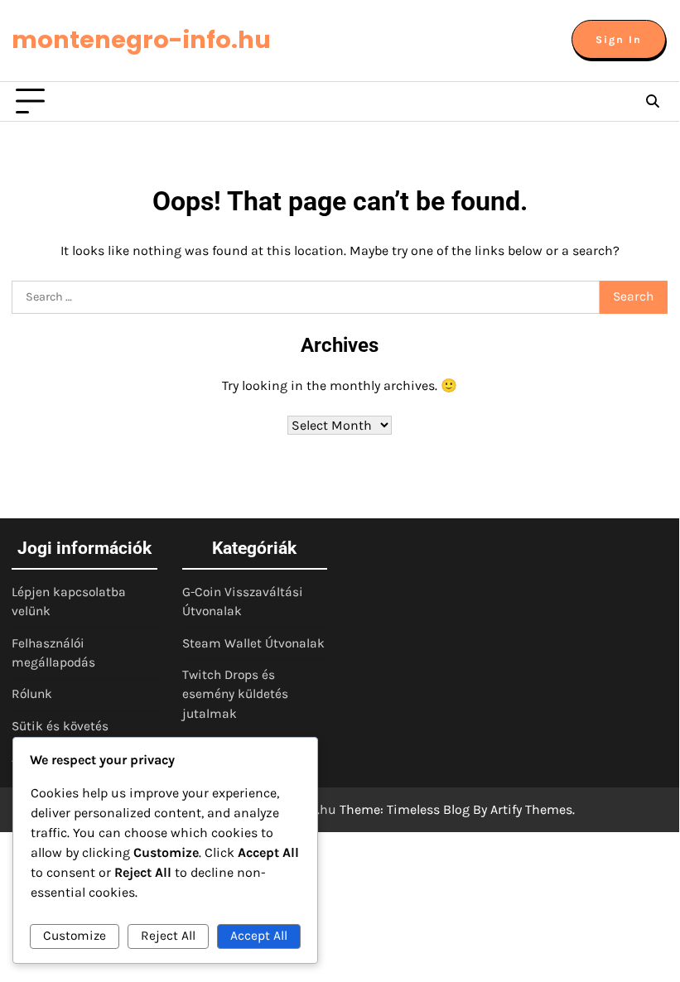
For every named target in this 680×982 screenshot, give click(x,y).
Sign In (619, 39)
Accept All (258, 935)
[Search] (653, 102)
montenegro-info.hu (141, 39)
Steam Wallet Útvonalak (253, 643)
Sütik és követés (60, 726)
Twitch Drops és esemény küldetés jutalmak (235, 694)
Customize (74, 935)
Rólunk (32, 693)
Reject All (168, 935)
